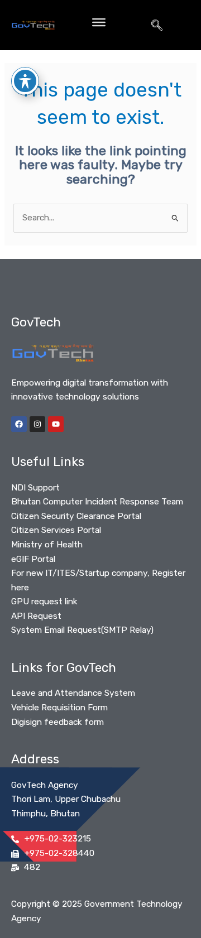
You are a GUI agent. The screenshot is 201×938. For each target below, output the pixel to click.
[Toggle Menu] (99, 22)
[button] (157, 25)
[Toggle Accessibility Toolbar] (25, 81)
